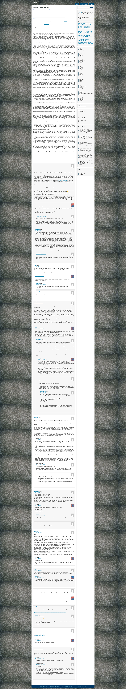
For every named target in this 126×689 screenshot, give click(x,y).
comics (83, 26)
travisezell (38, 283)
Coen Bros (81, 61)
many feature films (81, 16)
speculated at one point (62, 180)
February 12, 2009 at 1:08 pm (38, 418)
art (89, 23)
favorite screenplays (86, 28)
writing (87, 43)
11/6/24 (80, 136)
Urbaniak (81, 98)
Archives (91, 4)
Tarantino (87, 40)
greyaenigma (38, 291)
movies (36, 155)
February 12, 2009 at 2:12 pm (38, 532)
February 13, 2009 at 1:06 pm (39, 616)
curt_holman (36, 606)
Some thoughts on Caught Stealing (85, 132)
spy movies (81, 88)
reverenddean (37, 229)
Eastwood (88, 27)
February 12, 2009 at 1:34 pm (39, 505)
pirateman (65, 21)
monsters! (81, 35)
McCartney (81, 76)
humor (82, 31)
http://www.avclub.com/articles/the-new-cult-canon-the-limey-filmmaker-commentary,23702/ (50, 612)
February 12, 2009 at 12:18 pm (39, 328)
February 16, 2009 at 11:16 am (39, 658)
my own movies (82, 82)
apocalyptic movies (82, 53)
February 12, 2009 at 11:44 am (38, 266)
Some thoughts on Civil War (84, 145)
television (81, 42)
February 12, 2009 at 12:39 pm (42, 359)
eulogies (79, 28)
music (90, 36)
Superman (81, 92)
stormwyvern (36, 417)
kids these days (89, 32)
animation (85, 23)
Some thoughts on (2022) (84, 163)
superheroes (82, 40)
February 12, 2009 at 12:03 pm (41, 284)
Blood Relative (82, 60)
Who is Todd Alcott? (84, 4)
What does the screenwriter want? (85, 157)
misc (79, 35)
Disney (85, 27)
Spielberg (81, 39)
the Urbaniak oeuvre (83, 95)
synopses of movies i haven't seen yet (86, 93)
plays (79, 38)
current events (82, 63)
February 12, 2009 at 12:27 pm (41, 340)
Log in (80, 170)
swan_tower (36, 164)
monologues (81, 79)
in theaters (86, 31)
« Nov (79, 123)
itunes (89, 31)
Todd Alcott (36, 2)
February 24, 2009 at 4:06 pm (40, 664)
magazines (81, 74)
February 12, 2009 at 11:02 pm (41, 216)
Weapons (81, 135)
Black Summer (82, 162)
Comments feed (82, 173)
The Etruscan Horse (83, 148)
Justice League (83, 32)
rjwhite (37, 514)
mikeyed (35, 569)
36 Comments (66, 155)
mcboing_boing (36, 491)
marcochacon (36, 301)
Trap (80, 142)
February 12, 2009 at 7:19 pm (39, 577)
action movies (80, 23)
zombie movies (82, 101)
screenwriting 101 (86, 38)
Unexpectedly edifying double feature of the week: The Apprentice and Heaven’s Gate (86, 138)
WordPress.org (82, 174)
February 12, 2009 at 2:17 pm (39, 558)
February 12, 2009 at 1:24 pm (38, 492)
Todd (36, 203)
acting (80, 49)
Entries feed (81, 172)
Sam (81, 38)
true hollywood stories (88, 42)
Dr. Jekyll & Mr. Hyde (83, 154)
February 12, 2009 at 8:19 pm (39, 439)
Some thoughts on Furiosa (84, 143)
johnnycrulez (46, 24)
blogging (87, 24)
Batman (84, 24)
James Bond (81, 72)
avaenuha (35, 265)
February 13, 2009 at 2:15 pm (39, 640)
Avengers (80, 24)
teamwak (36, 615)
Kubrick (79, 33)
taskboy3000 (36, 531)
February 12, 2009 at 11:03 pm (41, 254)
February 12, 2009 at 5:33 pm (38, 570)
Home (77, 4)
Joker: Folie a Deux (82, 141)
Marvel (86, 33)
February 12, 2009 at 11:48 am (39, 276)
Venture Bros (82, 43)
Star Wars (86, 39)
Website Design (64, 686)
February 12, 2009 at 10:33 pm (41, 464)
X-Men (89, 43)
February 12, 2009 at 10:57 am (39, 230)
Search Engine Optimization (76, 686)
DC (83, 27)
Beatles (80, 57)
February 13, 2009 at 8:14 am (45, 392)
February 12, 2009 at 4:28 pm (40, 515)
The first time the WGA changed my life (86, 160)
